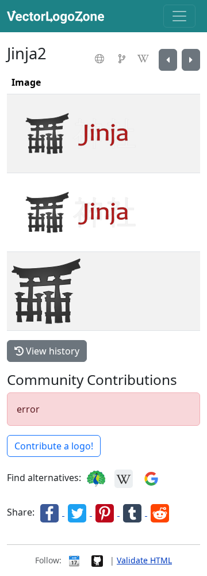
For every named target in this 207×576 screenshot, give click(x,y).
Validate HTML (144, 560)
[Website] (101, 58)
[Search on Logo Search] (96, 477)
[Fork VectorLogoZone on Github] (97, 560)
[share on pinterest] (106, 512)
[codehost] (123, 58)
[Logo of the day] (74, 560)
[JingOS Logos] (168, 60)
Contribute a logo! (53, 446)
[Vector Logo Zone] (58, 16)
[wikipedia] (144, 58)
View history (51, 351)
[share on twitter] (78, 512)
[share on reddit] (159, 512)
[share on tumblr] (133, 512)
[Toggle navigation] (179, 16)
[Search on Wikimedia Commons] (123, 477)
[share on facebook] (50, 512)
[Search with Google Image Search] (151, 477)
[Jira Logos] (191, 60)
